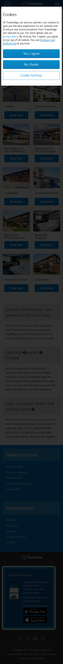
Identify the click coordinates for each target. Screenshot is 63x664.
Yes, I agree (31, 54)
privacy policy (10, 36)
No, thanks (31, 64)
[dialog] (31, 46)
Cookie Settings (31, 75)
